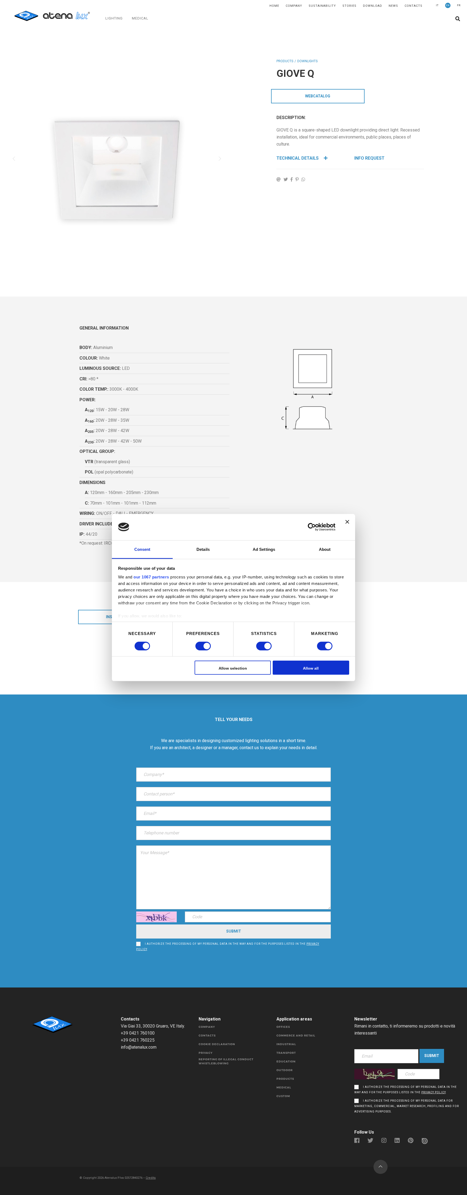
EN (448, 5)
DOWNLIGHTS (307, 61)
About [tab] (325, 549)
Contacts (413, 6)
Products (284, 61)
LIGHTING (114, 18)
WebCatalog (317, 96)
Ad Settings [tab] (264, 549)
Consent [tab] (142, 549)
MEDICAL (140, 18)
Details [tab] (203, 549)
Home (274, 6)
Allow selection (233, 668)
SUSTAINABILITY (322, 6)
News (393, 6)
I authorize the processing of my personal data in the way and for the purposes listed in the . (227, 946)
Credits (151, 1178)
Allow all (311, 668)
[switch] (197, 646)
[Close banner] (347, 527)
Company (294, 6)
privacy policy (433, 1092)
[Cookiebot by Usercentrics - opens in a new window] (311, 527)
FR (459, 5)
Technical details (298, 158)
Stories (349, 6)
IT (437, 5)
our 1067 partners (151, 576)
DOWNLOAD (372, 6)
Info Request (369, 158)
